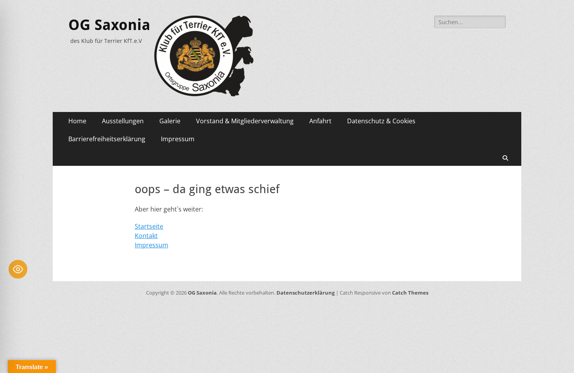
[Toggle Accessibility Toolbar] (18, 269)
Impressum (177, 139)
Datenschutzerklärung (305, 292)
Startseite (149, 226)
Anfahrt (320, 121)
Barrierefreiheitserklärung (106, 139)
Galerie (169, 121)
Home (77, 121)
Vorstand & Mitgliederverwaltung (245, 121)
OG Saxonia (109, 25)
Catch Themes (410, 292)
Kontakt (146, 235)
